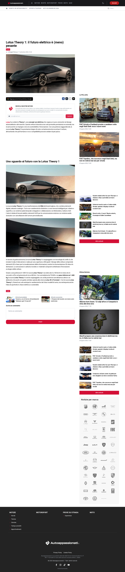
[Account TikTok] (65, 565)
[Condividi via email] (70, 98)
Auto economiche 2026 (51, 8)
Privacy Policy (57, 552)
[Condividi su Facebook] (63, 98)
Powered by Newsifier (63, 568)
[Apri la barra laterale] (32, 3)
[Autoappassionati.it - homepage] (16, 3)
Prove (60, 3)
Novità (43, 3)
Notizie (37, 3)
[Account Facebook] (56, 565)
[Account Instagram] (60, 565)
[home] (6, 8)
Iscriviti (69, 116)
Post (40, 322)
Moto (66, 3)
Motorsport (52, 3)
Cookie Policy (68, 552)
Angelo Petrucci (13, 52)
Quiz (70, 3)
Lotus (8, 122)
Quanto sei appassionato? (18, 8)
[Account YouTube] (69, 565)
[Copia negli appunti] (73, 98)
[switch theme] (103, 3)
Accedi (114, 3)
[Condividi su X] (66, 98)
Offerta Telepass (35, 8)
